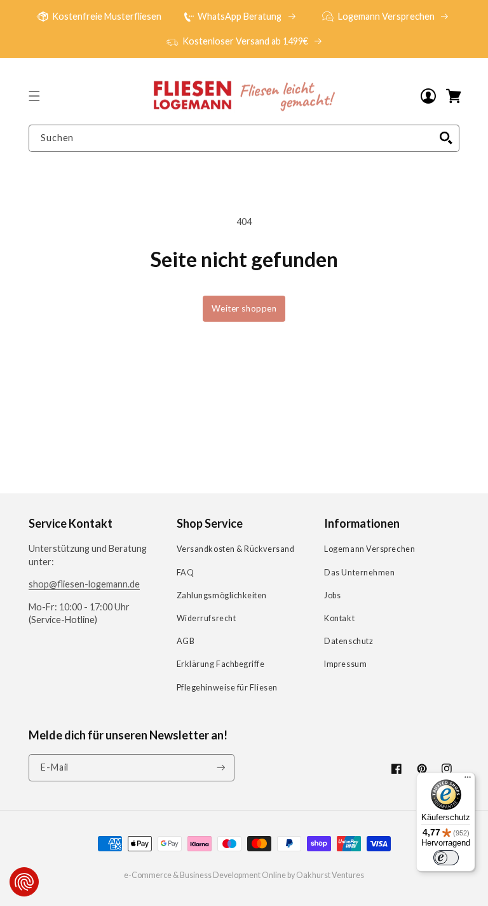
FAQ (185, 572)
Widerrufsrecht (206, 618)
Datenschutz (348, 641)
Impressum (345, 664)
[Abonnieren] (221, 767)
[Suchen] (446, 138)
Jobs (332, 595)
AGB (186, 641)
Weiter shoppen (244, 308)
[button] (34, 96)
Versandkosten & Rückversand (236, 549)
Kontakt (339, 618)
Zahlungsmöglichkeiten (222, 595)
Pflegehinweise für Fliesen (227, 687)
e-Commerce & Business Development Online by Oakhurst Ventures (244, 875)
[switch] (446, 857)
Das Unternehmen (359, 572)
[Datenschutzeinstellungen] (24, 881)
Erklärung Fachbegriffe (221, 664)
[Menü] (467, 780)
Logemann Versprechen (369, 549)
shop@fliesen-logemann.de (84, 584)
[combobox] (244, 138)
